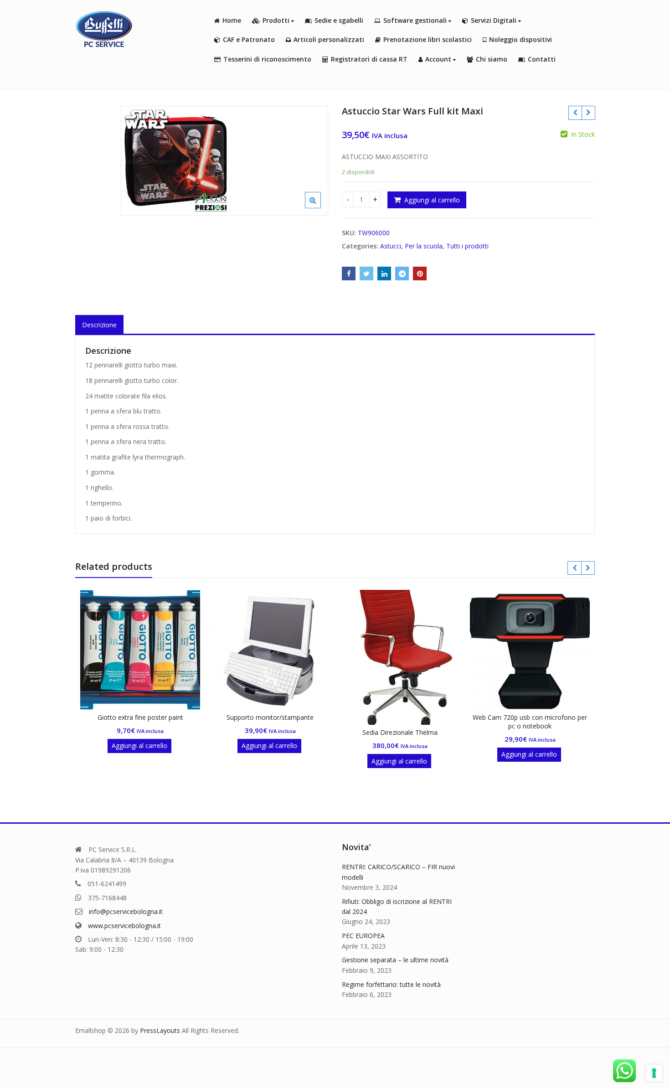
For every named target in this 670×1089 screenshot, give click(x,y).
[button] (320, 207)
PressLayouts (160, 1030)
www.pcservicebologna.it (124, 925)
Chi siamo (491, 59)
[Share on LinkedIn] (384, 273)
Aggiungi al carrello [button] (139, 745)
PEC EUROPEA (363, 935)
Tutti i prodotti (467, 246)
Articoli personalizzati (329, 39)
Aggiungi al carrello (432, 200)
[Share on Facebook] (349, 273)
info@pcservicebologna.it (126, 911)
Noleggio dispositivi (520, 39)
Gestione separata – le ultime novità (395, 959)
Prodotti (277, 20)
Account (439, 59)
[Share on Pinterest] (420, 273)
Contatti (542, 59)
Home (231, 20)
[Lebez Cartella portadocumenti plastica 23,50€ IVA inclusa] (588, 112)
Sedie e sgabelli (338, 20)
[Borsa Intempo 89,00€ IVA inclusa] (575, 112)
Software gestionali (415, 20)
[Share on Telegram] (402, 273)
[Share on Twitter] (366, 273)
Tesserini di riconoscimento (267, 59)
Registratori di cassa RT (369, 59)
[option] (224, 160)
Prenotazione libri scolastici (427, 39)
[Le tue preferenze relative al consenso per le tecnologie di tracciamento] (654, 1073)
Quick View (145, 717)
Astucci (390, 246)
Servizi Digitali (494, 20)
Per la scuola (424, 246)
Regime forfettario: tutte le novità (391, 984)
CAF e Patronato (249, 39)
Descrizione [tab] (99, 324)
